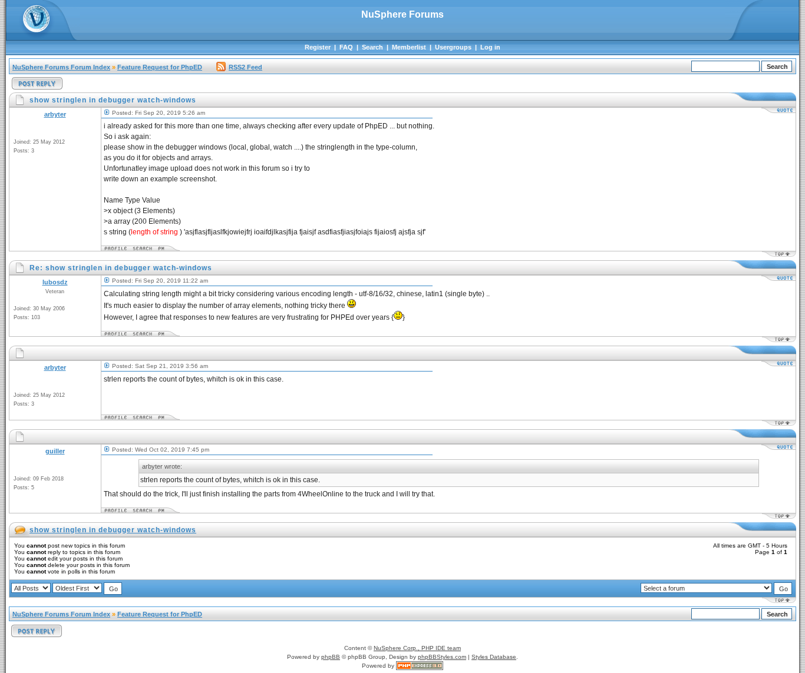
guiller (55, 451)
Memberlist (409, 47)
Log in (490, 47)
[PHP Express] (419, 665)
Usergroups (453, 47)
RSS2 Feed (245, 67)
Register (318, 47)
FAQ (346, 47)
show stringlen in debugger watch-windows (112, 530)
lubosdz (55, 282)
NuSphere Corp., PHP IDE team (417, 648)
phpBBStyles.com (442, 657)
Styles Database (493, 657)
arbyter (55, 114)
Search (372, 47)
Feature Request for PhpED (159, 67)
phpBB (330, 657)
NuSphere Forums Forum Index (61, 67)
